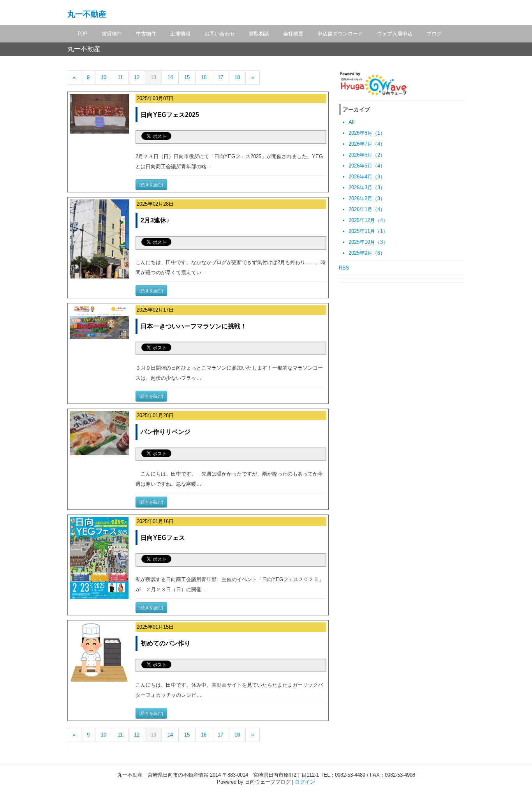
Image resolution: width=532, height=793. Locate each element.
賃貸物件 (112, 34)
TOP (82, 34)
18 (237, 77)
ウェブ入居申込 (394, 34)
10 (103, 77)
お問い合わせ (219, 34)
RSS (344, 268)
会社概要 (293, 34)
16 (203, 77)
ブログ (434, 34)
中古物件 (146, 34)
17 (220, 77)
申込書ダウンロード (340, 34)
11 (120, 77)
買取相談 (259, 34)
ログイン (305, 782)
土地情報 (180, 34)
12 (136, 77)
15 (187, 77)
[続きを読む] (151, 184)
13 (153, 77)
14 (170, 77)
